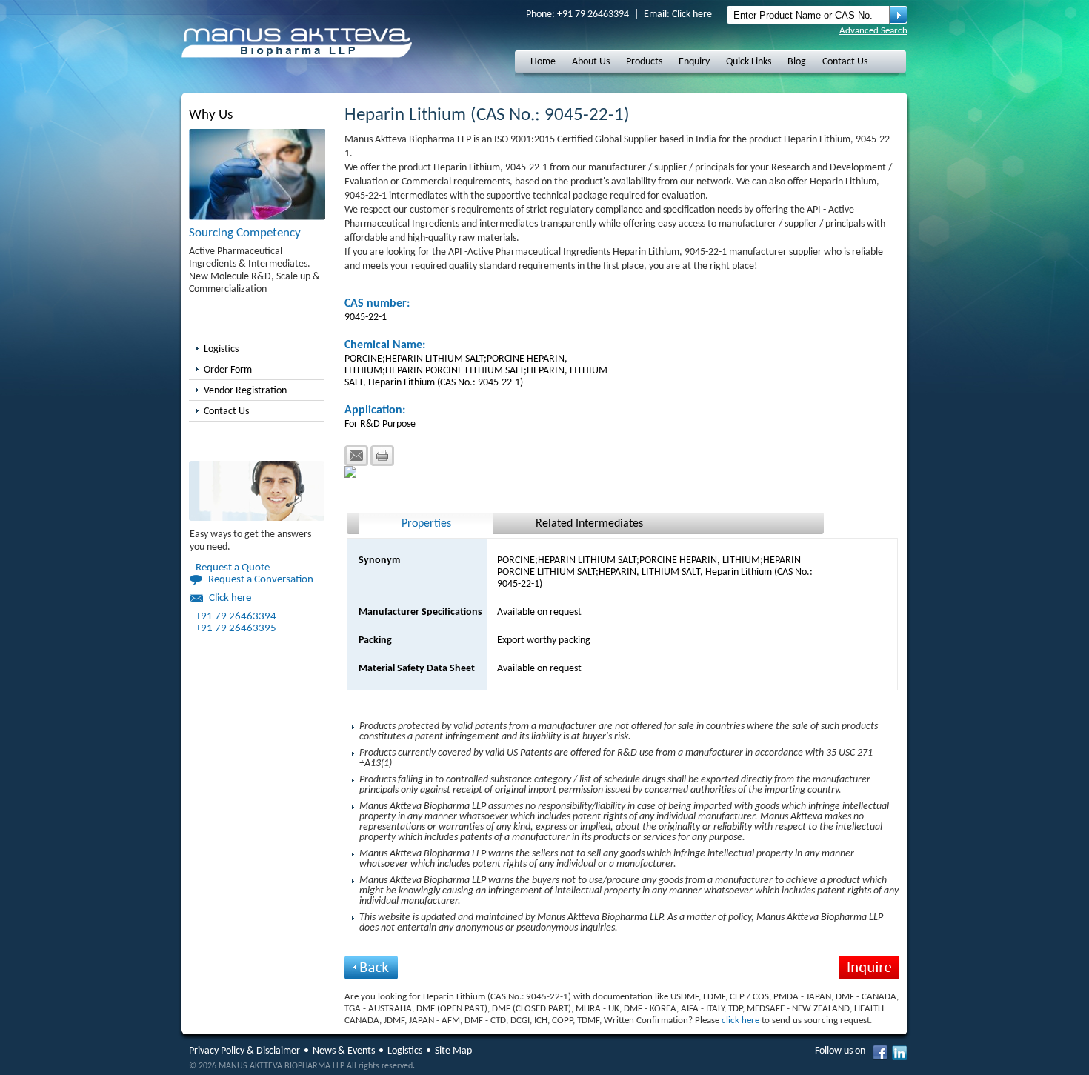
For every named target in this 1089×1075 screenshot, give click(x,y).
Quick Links (748, 61)
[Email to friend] (356, 455)
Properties (426, 524)
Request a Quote (233, 567)
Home (543, 61)
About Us (591, 61)
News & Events (344, 1050)
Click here (692, 14)
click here (740, 1020)
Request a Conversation (260, 579)
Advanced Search (873, 31)
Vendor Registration (245, 390)
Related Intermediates (589, 524)
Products (644, 61)
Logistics (221, 349)
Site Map (453, 1050)
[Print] (382, 455)
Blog (796, 61)
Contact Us (844, 61)
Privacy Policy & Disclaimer (244, 1050)
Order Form (228, 370)
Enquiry (694, 61)
